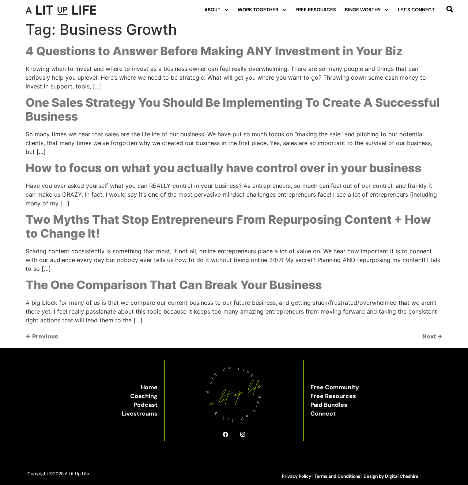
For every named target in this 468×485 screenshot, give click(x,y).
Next (432, 336)
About (212, 10)
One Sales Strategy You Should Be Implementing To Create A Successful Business (232, 109)
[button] (450, 9)
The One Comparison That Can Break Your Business (174, 285)
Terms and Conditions (337, 476)
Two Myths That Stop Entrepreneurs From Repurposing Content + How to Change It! (228, 226)
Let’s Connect (416, 10)
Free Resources (315, 10)
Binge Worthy (363, 10)
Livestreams (140, 413)
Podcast (145, 405)
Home (149, 387)
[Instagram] (242, 434)
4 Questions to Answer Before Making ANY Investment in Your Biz (214, 51)
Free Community (334, 387)
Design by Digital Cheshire (390, 476)
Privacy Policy (296, 476)
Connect (323, 413)
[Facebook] (225, 434)
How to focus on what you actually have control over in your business (223, 168)
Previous (42, 336)
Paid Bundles (328, 405)
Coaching (144, 396)
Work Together (258, 10)
